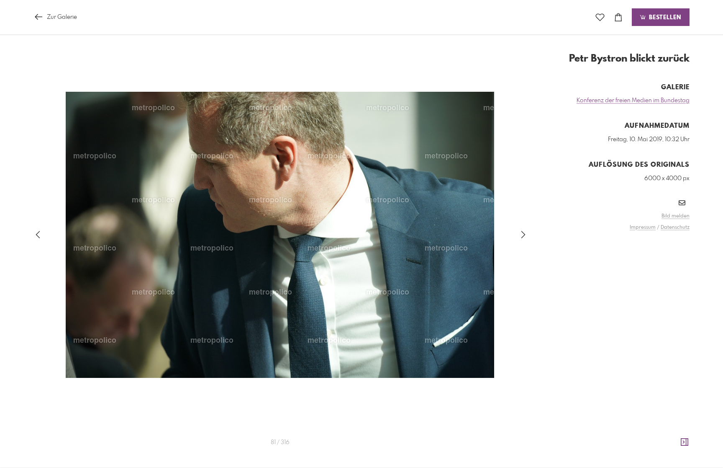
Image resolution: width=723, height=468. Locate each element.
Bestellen (664, 18)
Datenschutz (675, 227)
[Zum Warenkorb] (618, 17)
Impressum (643, 227)
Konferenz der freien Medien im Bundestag (633, 100)
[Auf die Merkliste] (600, 17)
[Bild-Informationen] (684, 442)
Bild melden (675, 216)
